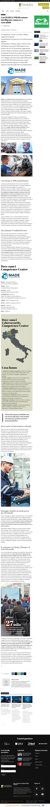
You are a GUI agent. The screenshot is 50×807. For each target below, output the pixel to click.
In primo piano (3, 702)
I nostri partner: (25, 738)
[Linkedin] (46, 1)
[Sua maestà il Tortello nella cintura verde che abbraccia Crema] (20, 754)
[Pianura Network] (6, 786)
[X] (16, 673)
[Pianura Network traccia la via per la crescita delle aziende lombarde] (20, 759)
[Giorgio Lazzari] (2, 26)
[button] (47, 11)
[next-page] (4, 725)
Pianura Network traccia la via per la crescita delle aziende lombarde (27, 759)
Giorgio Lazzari (7, 25)
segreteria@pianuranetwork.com (24, 796)
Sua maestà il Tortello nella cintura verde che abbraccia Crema (27, 754)
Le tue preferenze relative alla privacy (30, 805)
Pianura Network (11, 801)
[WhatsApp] (19, 673)
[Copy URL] (25, 673)
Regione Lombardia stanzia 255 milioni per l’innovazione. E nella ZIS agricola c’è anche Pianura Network (44, 58)
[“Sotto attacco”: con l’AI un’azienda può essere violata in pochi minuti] (6, 699)
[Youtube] (48, 1)
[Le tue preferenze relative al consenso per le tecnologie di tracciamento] (1, 605)
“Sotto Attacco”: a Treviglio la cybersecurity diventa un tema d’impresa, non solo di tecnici (44, 37)
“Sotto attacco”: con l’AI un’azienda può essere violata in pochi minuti (5, 705)
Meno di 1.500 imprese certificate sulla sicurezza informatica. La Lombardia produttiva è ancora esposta (27, 706)
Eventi (41, 40)
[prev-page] (2, 725)
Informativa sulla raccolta (12, 805)
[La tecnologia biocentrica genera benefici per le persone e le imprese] (20, 764)
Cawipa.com (6, 802)
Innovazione (3, 14)
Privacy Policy (17, 801)
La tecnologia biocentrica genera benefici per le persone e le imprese (27, 764)
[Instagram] (44, 1)
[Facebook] (42, 1)
